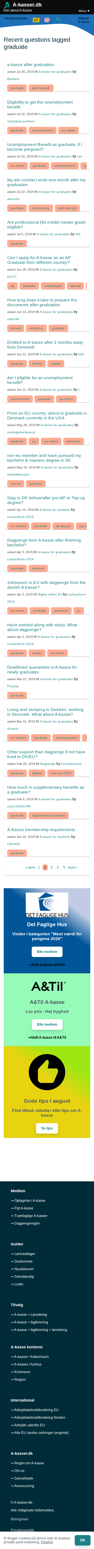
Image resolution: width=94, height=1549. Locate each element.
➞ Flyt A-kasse (22, 1208)
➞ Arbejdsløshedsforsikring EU (35, 1410)
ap (12, 286)
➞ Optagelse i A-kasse (28, 1200)
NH (78, 234)
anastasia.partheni (21, 121)
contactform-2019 (20, 517)
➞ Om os (17, 1471)
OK (82, 1540)
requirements (20, 399)
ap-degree (63, 526)
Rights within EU (50, 594)
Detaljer (47, 1542)
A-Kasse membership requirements (41, 829)
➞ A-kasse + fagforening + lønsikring (39, 1330)
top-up (84, 526)
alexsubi (13, 199)
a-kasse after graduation (30, 64)
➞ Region (18, 1379)
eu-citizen (68, 130)
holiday (37, 363)
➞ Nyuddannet (22, 1269)
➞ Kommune (20, 1372)
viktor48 (13, 319)
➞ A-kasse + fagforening (29, 1322)
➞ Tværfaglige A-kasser (29, 1216)
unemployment (42, 130)
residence (36, 328)
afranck (12, 728)
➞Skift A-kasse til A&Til (47, 1037)
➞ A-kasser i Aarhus (26, 1364)
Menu (83, 11)
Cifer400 (13, 844)
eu (34, 441)
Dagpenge (48, 763)
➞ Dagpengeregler (25, 1223)
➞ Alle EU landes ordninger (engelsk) (40, 1433)
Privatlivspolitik (22, 1530)
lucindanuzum (71, 763)
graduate (17, 88)
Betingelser (19, 1519)
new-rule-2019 (61, 773)
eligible (56, 363)
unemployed (53, 286)
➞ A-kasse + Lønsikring (29, 1314)
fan (79, 156)
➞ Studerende (22, 1261)
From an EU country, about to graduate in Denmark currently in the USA (47, 415)
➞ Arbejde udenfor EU (28, 1425)
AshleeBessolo (18, 474)
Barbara (13, 79)
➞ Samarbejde (22, 1478)
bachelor (38, 568)
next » (72, 867)
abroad (75, 286)
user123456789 (19, 806)
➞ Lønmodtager (23, 1254)
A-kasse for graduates (55, 71)
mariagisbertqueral (21, 432)
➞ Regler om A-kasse (27, 1463)
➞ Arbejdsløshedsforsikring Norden (38, 1417)
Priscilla (13, 686)
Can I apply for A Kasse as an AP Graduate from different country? (39, 260)
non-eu (16, 483)
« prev (30, 867)
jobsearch (73, 441)
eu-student (18, 526)
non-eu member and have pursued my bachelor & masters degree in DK (44, 458)
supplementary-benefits (48, 815)
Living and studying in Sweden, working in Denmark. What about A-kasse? (45, 712)
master (37, 653)
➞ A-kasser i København (30, 1357)
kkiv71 (12, 276)
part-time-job (41, 88)
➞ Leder (17, 1284)
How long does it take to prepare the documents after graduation (42, 302)
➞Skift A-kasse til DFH (47, 965)
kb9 (81, 354)
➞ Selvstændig (22, 1276)
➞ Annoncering (22, 1486)
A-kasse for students (55, 509)
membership (41, 208)
